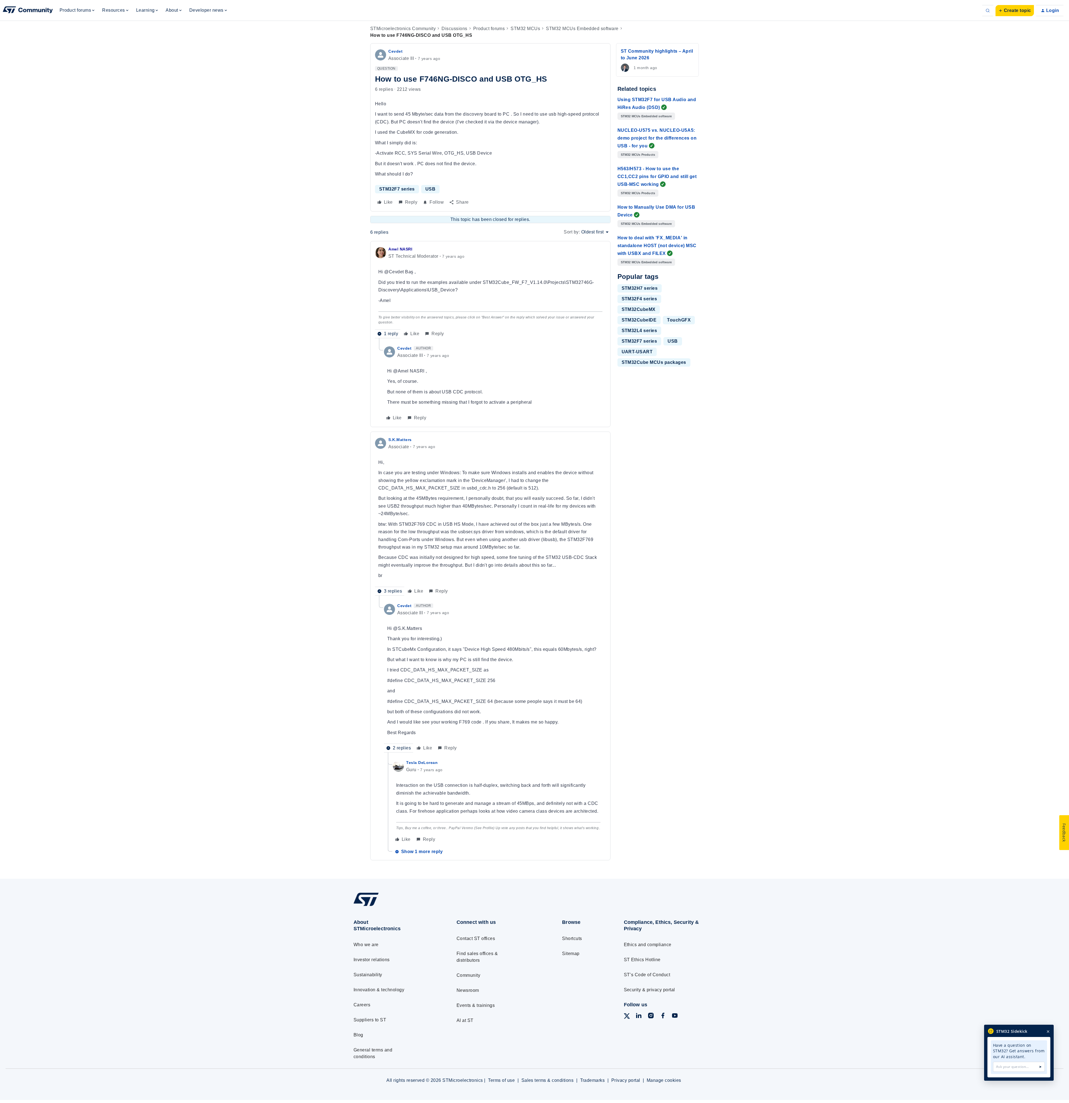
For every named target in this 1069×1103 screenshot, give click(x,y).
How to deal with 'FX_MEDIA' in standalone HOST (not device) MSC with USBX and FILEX (657, 245)
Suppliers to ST (370, 1019)
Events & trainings (476, 1005)
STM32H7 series (640, 288)
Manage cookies (664, 1080)
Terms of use (501, 1080)
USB (430, 189)
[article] (490, 292)
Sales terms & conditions (547, 1080)
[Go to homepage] (395, 906)
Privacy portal (625, 1080)
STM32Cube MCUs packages (654, 362)
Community (468, 975)
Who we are (366, 944)
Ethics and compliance (647, 944)
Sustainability (368, 974)
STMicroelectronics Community (403, 28)
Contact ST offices (476, 938)
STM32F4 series (639, 298)
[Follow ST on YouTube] (674, 1016)
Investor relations (372, 959)
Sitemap (570, 953)
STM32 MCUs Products (638, 154)
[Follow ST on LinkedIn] (638, 1016)
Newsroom (468, 990)
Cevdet (395, 51)
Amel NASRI (400, 249)
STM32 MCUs (525, 28)
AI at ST (465, 1020)
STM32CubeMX (639, 309)
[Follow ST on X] (627, 1017)
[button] (1015, 10)
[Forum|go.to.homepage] (28, 10)
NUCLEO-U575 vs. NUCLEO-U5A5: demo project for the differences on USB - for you (657, 138)
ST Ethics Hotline (642, 959)
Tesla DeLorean (422, 762)
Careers (362, 1004)
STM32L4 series (639, 330)
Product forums (489, 28)
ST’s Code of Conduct (647, 974)
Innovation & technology (379, 989)
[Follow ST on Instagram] (651, 1016)
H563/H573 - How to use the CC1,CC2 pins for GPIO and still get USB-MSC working (657, 176)
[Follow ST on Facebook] (662, 1016)
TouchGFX (679, 320)
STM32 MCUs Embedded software (582, 28)
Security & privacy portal (649, 989)
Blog (358, 1035)
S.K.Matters (400, 439)
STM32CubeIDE (639, 320)
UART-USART (637, 351)
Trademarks (592, 1080)
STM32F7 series (397, 189)
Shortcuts (572, 938)
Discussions (454, 28)
